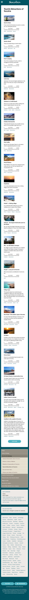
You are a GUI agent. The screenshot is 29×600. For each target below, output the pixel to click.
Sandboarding (6, 562)
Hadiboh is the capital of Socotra (12, 419)
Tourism (8, 568)
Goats (4, 541)
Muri (5, 150)
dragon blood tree (7, 533)
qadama (4, 556)
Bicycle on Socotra (7, 521)
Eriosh (4, 535)
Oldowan (11, 552)
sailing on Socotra (7, 560)
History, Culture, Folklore (9, 461)
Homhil (21, 543)
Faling (5, 302)
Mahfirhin (6, 183)
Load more (14, 441)
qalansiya (10, 556)
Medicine (5, 548)
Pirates (16, 554)
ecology (19, 533)
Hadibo (9, 541)
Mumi (5, 172)
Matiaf (23, 546)
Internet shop (18, 545)
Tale (4, 568)
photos (14, 363)
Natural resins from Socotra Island (10, 477)
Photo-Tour (5, 554)
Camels (11, 523)
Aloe (10, 517)
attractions (9, 302)
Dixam (20, 529)
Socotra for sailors (6, 483)
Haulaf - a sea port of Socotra (11, 269)
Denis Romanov (6, 527)
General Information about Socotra (11, 458)
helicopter (20, 541)
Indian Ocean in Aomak (10, 397)
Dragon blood (17, 531)
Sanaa (19, 560)
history (16, 543)
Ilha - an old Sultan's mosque (11, 245)
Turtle (18, 568)
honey (10, 345)
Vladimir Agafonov (20, 570)
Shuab (15, 562)
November (5, 552)
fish (17, 302)
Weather (21, 572)
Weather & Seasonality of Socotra (11, 464)
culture (13, 525)
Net (4, 130)
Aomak (5, 407)
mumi (10, 548)
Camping (19, 407)
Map (20, 546)
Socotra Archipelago (7, 456)
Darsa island (7, 355)
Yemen (15, 574)
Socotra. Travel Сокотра (14, 564)
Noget (18, 550)
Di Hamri (6, 384)
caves (4, 525)
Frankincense (6, 539)
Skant (19, 562)
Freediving (13, 539)
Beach (15, 407)
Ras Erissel (6, 324)
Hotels (12, 545)
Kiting (9, 546)
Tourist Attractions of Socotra (10, 466)
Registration (21, 583)
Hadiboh (6, 257)
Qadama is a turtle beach (10, 101)
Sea (15, 384)
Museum (19, 548)
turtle (10, 110)
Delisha (22, 525)
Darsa (5, 363)
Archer (4, 519)
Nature (4, 550)
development (20, 527)
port (5, 278)
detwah (13, 527)
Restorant (11, 558)
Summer (23, 566)
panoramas (18, 552)
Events (13, 535)
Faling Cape (7, 289)
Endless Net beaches (9, 121)
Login (8, 583)
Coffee (8, 525)
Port (20, 554)
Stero (5, 31)
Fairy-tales (19, 535)
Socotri (13, 566)
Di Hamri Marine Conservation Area (13, 376)
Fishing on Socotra (14, 537)
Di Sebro (6, 335)
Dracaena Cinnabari (7, 531)
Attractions (9, 31)
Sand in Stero (7, 22)
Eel (23, 533)
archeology (20, 517)
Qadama (6, 110)
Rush (5, 67)
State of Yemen (5, 453)
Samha (5, 48)
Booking (21, 521)
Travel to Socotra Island (7, 475)
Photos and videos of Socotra (10, 472)
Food (22, 537)
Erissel (8, 535)
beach (13, 110)
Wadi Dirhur (15, 572)
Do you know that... (7, 469)
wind (4, 574)
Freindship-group (21, 539)
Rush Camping (8, 58)
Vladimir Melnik (6, 572)
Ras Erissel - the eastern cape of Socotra (14, 314)
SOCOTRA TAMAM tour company (10, 486)
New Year (13, 550)
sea (14, 48)
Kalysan (9, 232)
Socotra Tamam (6, 566)
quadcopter (17, 556)
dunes (14, 31)
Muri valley (7, 142)
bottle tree (5, 523)
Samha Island (7, 41)
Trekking (13, 568)
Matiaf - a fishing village (10, 203)
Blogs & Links (5, 480)
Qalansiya (6, 78)
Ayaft (15, 519)
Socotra (4, 564)
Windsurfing (9, 574)
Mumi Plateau (7, 162)
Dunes (14, 533)
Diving (15, 529)
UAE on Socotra (7, 570)
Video (13, 570)
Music (23, 548)
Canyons (22, 523)
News (3, 450)
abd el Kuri (5, 517)
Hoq (8, 545)
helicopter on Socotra (8, 543)
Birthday (15, 521)
